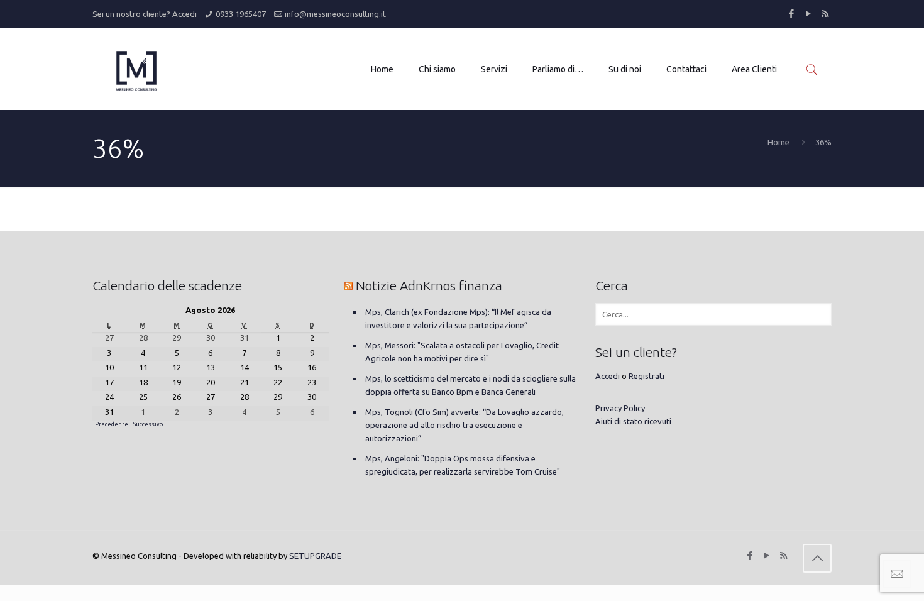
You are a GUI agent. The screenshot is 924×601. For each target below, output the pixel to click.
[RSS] (825, 13)
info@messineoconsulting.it (335, 13)
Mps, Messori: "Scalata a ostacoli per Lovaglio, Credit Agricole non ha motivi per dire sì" (462, 352)
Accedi (184, 13)
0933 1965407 (241, 13)
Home (778, 142)
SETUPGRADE (315, 555)
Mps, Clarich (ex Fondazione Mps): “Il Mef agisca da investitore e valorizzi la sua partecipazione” (458, 318)
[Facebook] (791, 13)
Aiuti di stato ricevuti (633, 421)
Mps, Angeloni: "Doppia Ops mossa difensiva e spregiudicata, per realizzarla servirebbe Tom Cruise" (462, 465)
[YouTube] (808, 13)
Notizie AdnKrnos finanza (429, 285)
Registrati (646, 376)
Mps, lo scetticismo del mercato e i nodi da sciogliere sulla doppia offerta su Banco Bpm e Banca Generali (470, 385)
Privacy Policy (620, 408)
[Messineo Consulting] (136, 69)
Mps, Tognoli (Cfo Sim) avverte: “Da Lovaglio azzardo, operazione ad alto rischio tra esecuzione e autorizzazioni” (464, 425)
